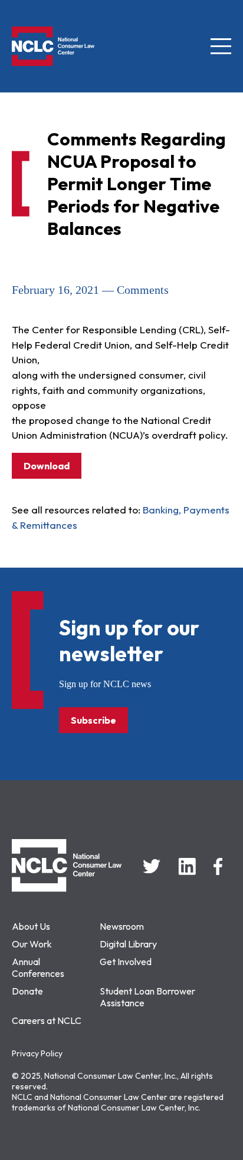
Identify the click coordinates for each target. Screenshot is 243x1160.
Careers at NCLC (46, 1020)
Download (47, 466)
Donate (27, 991)
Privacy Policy (37, 1053)
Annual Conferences (38, 967)
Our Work (32, 944)
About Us (31, 926)
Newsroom (122, 926)
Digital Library (128, 944)
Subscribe (93, 720)
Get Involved (126, 961)
